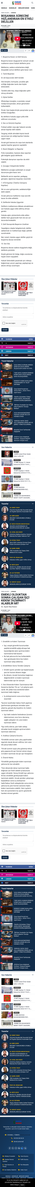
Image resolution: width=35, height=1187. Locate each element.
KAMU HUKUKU (6, 1178)
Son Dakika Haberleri (10, 1170)
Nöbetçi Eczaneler (10, 1156)
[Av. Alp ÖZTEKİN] (4, 575)
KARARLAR (12, 8)
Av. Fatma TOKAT (15, 540)
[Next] (22, 1148)
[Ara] (32, 3)
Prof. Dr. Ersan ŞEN (16, 557)
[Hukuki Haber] (16, 2)
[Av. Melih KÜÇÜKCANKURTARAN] (4, 526)
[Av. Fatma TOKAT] (4, 542)
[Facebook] (9, 1148)
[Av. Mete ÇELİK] (4, 566)
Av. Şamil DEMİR (15, 548)
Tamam (22, 1184)
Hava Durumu (24, 1156)
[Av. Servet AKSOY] (4, 583)
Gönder (5, 330)
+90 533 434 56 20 (19, 1138)
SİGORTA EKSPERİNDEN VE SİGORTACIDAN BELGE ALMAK (20, 527)
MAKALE (4, 8)
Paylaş (5, 50)
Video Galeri (5, 12)
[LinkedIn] (19, 1148)
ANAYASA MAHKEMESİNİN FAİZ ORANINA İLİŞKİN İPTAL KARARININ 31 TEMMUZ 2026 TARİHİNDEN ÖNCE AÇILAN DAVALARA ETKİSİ (23, 489)
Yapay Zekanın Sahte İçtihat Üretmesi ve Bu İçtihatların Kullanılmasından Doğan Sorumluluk (21, 576)
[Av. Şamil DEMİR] (4, 550)
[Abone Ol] (32, 50)
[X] (12, 1148)
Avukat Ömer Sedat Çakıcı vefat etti (22, 455)
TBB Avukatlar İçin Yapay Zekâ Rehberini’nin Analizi (19, 551)
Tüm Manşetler (24, 1164)
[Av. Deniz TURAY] (4, 509)
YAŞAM (16, 451)
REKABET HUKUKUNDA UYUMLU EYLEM (20, 519)
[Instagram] (16, 1148)
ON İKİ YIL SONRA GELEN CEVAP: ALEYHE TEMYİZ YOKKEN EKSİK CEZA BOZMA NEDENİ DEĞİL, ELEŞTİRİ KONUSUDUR (20, 568)
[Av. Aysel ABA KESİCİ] (4, 534)
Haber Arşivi (23, 1170)
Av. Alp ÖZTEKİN (15, 573)
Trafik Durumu (24, 1159)
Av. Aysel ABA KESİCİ (16, 532)
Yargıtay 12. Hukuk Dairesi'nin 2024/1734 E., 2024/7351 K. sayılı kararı (22, 464)
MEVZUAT (23, 1178)
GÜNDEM (13, 12)
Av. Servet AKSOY (15, 582)
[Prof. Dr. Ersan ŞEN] (4, 558)
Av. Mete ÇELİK (14, 565)
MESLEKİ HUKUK (23, 8)
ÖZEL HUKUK (15, 1178)
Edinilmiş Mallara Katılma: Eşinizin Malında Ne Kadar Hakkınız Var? (20, 535)
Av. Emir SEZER (14, 516)
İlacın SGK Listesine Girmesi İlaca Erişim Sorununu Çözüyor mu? (20, 543)
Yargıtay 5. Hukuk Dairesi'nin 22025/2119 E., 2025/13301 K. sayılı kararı (22, 472)
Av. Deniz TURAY (15, 507)
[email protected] (25, 1135)
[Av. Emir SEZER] (4, 517)
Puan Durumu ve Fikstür (8, 1165)
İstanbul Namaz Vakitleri (8, 1160)
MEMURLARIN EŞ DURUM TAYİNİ (20, 584)
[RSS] (25, 1148)
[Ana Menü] (2, 3)
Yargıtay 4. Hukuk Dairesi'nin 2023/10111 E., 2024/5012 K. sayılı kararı (22, 480)
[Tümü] (33, 447)
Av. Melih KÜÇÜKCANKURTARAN (19, 524)
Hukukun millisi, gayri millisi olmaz (20, 560)
